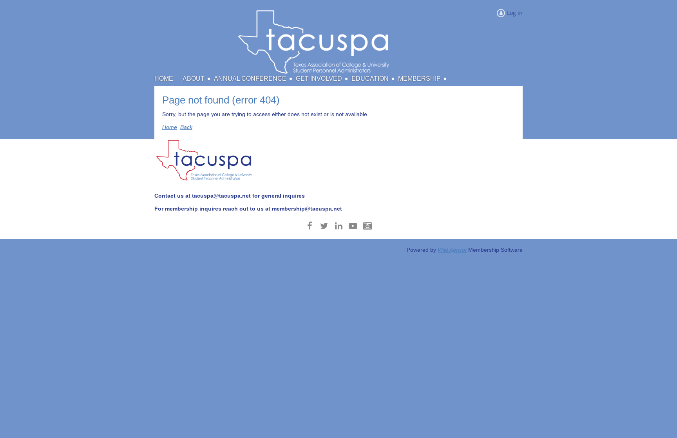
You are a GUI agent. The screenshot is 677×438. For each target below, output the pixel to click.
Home (169, 127)
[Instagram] (367, 225)
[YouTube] (353, 225)
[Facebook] (309, 225)
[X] (324, 225)
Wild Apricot (452, 250)
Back (186, 127)
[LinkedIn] (338, 225)
